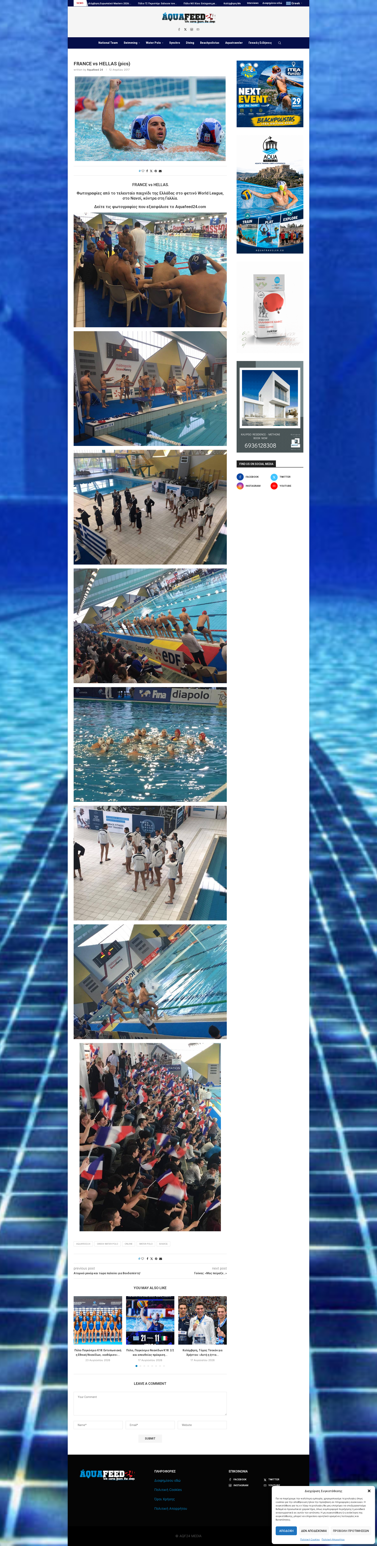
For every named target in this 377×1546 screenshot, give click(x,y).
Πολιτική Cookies (310, 1539)
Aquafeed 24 (95, 69)
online (129, 1243)
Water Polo (153, 42)
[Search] (280, 43)
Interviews (253, 3)
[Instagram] (191, 29)
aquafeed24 (83, 1243)
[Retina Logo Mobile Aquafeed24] (107, 1475)
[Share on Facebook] (147, 171)
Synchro (174, 42)
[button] (369, 1491)
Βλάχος (163, 1243)
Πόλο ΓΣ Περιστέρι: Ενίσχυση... (223, 3)
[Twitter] (185, 29)
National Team (108, 42)
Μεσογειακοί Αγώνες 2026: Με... (179, 3)
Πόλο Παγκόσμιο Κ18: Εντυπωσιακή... (132, 3)
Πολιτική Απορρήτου (333, 1539)
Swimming (130, 42)
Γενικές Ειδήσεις (260, 42)
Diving (190, 42)
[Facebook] (179, 29)
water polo (146, 1243)
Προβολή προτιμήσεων (351, 1531)
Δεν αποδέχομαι (314, 1531)
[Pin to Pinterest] (156, 171)
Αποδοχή (286, 1531)
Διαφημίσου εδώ (272, 3)
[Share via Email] (160, 171)
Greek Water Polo (107, 1243)
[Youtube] (198, 29)
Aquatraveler (234, 42)
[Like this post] (143, 171)
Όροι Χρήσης (164, 1499)
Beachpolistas (209, 42)
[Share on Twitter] (151, 171)
